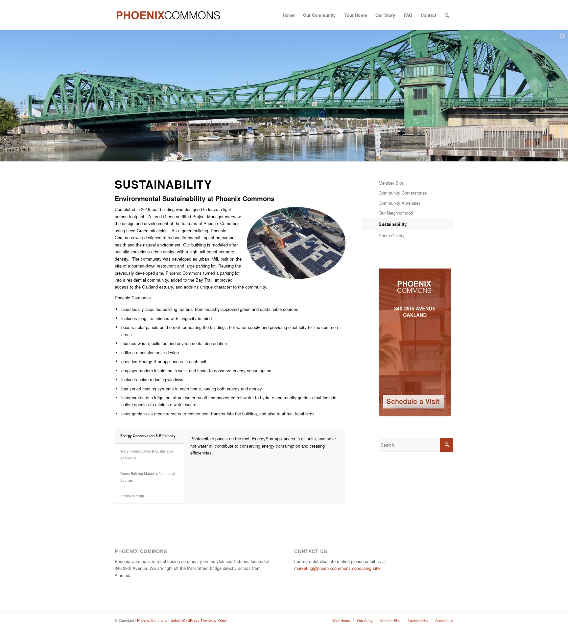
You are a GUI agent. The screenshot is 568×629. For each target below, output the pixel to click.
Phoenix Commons (152, 620)
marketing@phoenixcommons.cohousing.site (337, 568)
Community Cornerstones (403, 193)
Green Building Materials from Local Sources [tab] (147, 477)
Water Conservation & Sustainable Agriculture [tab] (146, 454)
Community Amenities (400, 203)
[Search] (446, 15)
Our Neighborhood (396, 213)
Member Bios (391, 183)
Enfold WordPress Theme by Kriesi (198, 620)
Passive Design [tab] (132, 495)
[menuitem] (288, 15)
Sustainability (393, 224)
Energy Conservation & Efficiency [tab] (148, 435)
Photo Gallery (392, 235)
